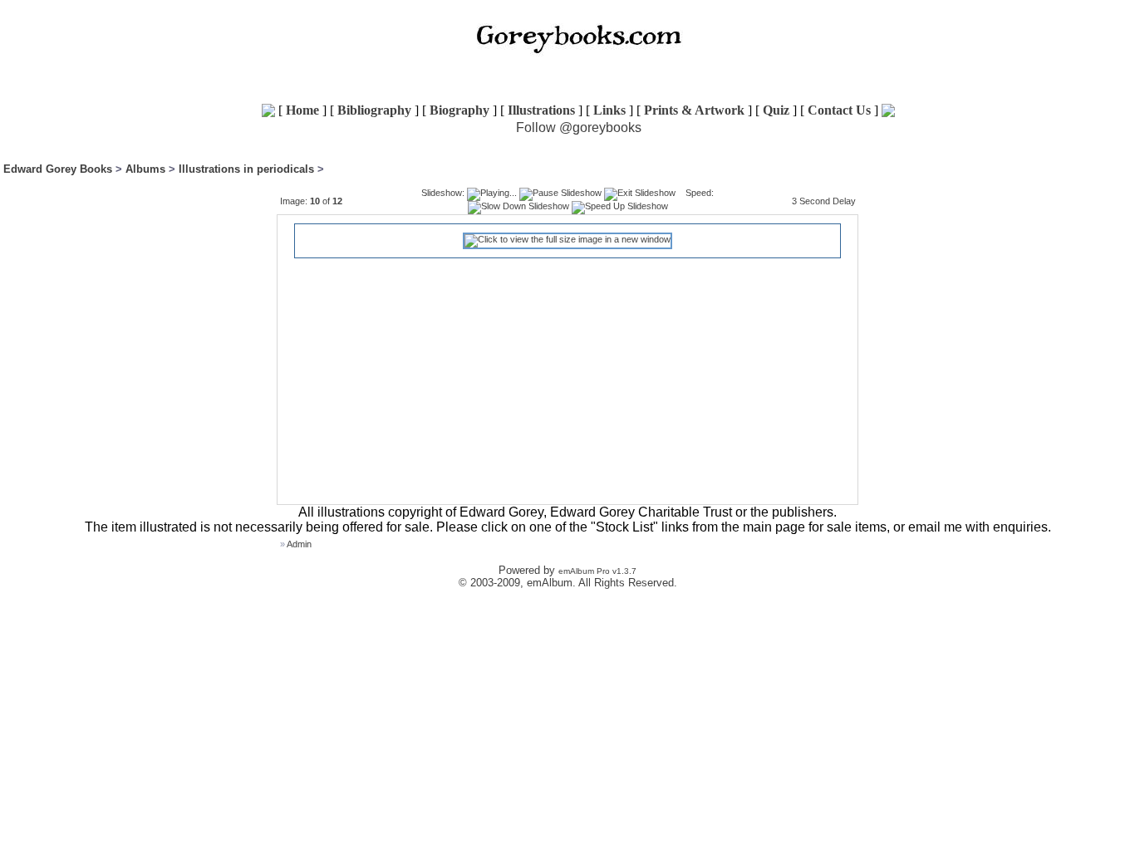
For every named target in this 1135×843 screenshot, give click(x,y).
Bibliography (374, 110)
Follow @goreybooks (578, 127)
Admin (299, 544)
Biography (459, 110)
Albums (145, 169)
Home (302, 110)
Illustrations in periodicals (246, 169)
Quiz (776, 110)
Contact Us (839, 110)
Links (609, 110)
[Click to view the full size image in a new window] (567, 239)
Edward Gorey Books (57, 169)
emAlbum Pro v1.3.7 (597, 571)
